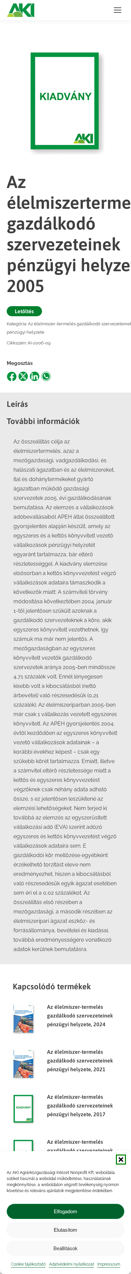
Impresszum (108, 1264)
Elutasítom (65, 1230)
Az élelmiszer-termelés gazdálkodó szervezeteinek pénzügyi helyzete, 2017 (80, 1105)
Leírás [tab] (17, 404)
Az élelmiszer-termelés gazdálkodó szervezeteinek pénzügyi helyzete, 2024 (80, 1015)
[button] (121, 1159)
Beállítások (65, 1248)
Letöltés (24, 311)
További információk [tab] (43, 421)
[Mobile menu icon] (117, 10)
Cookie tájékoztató (28, 1264)
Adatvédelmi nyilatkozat (71, 1264)
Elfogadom (65, 1211)
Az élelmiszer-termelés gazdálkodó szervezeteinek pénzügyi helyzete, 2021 (80, 1060)
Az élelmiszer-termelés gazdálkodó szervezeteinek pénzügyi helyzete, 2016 (80, 1150)
